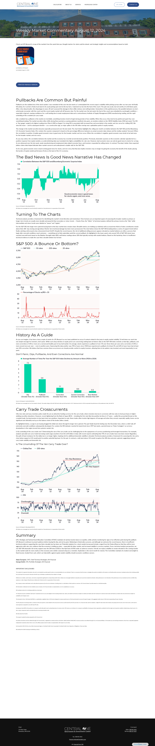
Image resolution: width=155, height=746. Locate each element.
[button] (57, 4)
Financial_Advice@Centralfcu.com (77, 739)
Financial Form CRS (78, 744)
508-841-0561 (133, 729)
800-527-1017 (133, 731)
